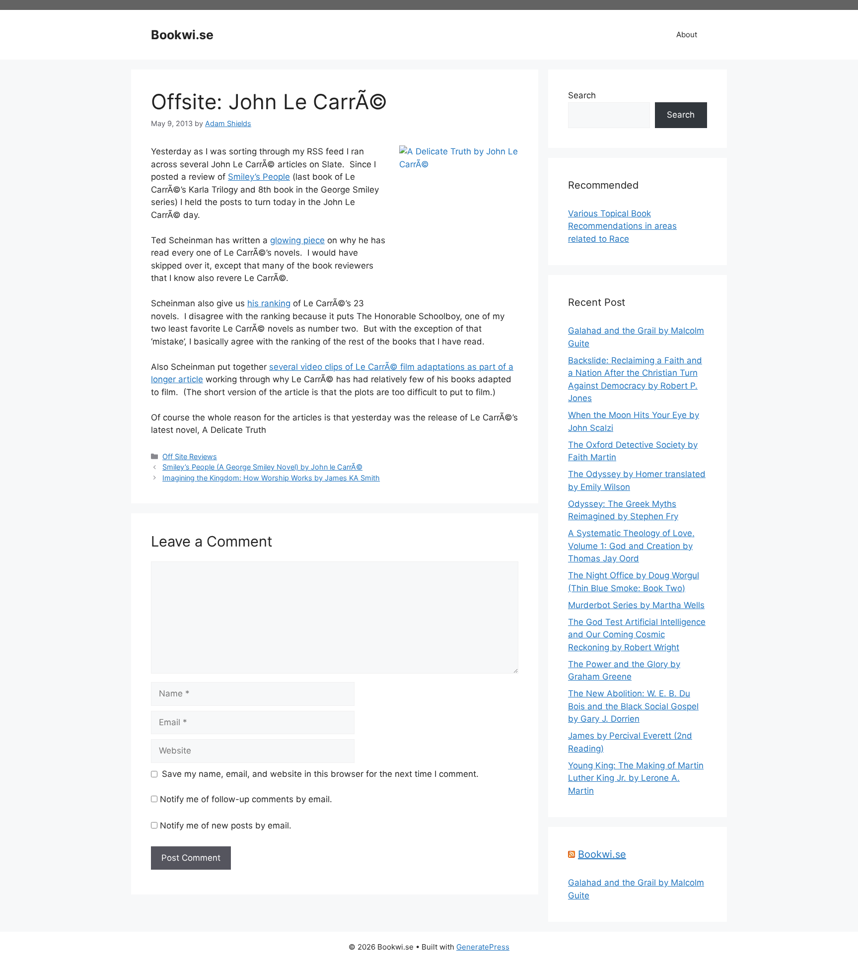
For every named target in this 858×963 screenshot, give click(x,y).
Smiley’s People (259, 177)
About (686, 34)
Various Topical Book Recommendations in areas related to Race (622, 226)
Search (582, 95)
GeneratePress (482, 947)
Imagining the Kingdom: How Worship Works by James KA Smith (271, 478)
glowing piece (297, 240)
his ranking (268, 303)
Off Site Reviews (189, 456)
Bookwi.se (182, 34)
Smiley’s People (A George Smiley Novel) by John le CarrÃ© (262, 467)
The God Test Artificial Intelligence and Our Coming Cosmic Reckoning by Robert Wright (637, 634)
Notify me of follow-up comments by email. (246, 799)
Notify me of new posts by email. (225, 825)
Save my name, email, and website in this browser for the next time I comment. (320, 774)
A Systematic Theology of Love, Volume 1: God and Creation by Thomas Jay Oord (631, 545)
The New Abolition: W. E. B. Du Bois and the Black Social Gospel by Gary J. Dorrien (633, 706)
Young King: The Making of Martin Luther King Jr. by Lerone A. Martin (636, 778)
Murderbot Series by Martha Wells (636, 605)
